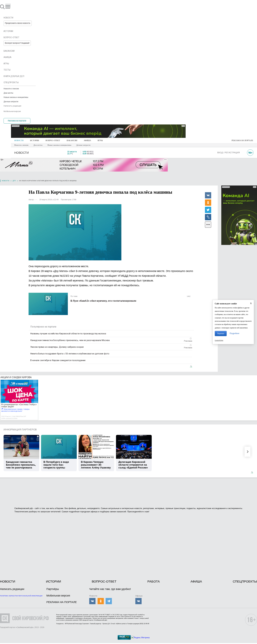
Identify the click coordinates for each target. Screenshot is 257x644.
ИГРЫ (100, 140)
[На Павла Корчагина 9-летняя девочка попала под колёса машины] (75, 232)
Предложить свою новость (17, 23)
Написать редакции (12, 589)
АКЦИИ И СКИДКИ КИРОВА (16, 377)
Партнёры (52, 589)
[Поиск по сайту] (2, 6)
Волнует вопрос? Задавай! (17, 43)
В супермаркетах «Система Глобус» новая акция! (19, 405)
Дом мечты (37, 145)
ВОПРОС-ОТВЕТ (53, 140)
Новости (5, 180)
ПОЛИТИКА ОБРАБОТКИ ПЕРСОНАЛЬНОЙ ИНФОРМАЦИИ (21, 596)
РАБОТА (153, 581)
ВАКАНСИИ (72, 140)
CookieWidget (219, 340)
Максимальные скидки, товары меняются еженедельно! (15, 410)
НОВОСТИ (18, 140)
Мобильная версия (58, 595)
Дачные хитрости (83, 145)
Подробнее (234, 333)
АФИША (87, 140)
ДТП (14, 180)
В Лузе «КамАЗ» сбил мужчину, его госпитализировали (103, 301)
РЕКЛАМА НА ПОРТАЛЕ (242, 140)
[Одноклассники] (208, 202)
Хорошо (220, 333)
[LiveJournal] (208, 217)
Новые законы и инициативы (59, 145)
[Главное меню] (8, 6)
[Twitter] (208, 209)
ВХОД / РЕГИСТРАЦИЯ (228, 152)
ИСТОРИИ (34, 140)
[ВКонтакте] (208, 195)
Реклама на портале (17, 121)
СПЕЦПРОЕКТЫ (245, 581)
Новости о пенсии (21, 145)
